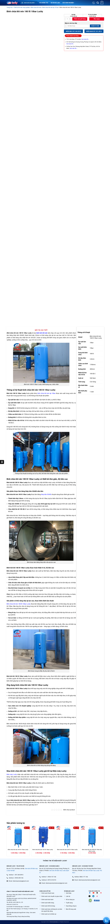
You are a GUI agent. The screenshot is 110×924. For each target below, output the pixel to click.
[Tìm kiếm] (98, 2)
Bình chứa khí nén (36, 7)
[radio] (73, 15)
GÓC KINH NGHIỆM (68, 3)
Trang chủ (9, 7)
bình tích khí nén (41, 333)
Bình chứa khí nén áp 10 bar (50, 7)
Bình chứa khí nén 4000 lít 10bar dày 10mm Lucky (10, 834)
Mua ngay (97, 21)
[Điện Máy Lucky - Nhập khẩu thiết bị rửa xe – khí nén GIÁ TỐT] (12, 3)
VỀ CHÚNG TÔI (43, 3)
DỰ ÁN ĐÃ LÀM (55, 3)
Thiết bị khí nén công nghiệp (22, 7)
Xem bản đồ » (85, 41)
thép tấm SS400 (46, 494)
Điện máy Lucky (12, 774)
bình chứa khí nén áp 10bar (46, 393)
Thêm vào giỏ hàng (80, 21)
